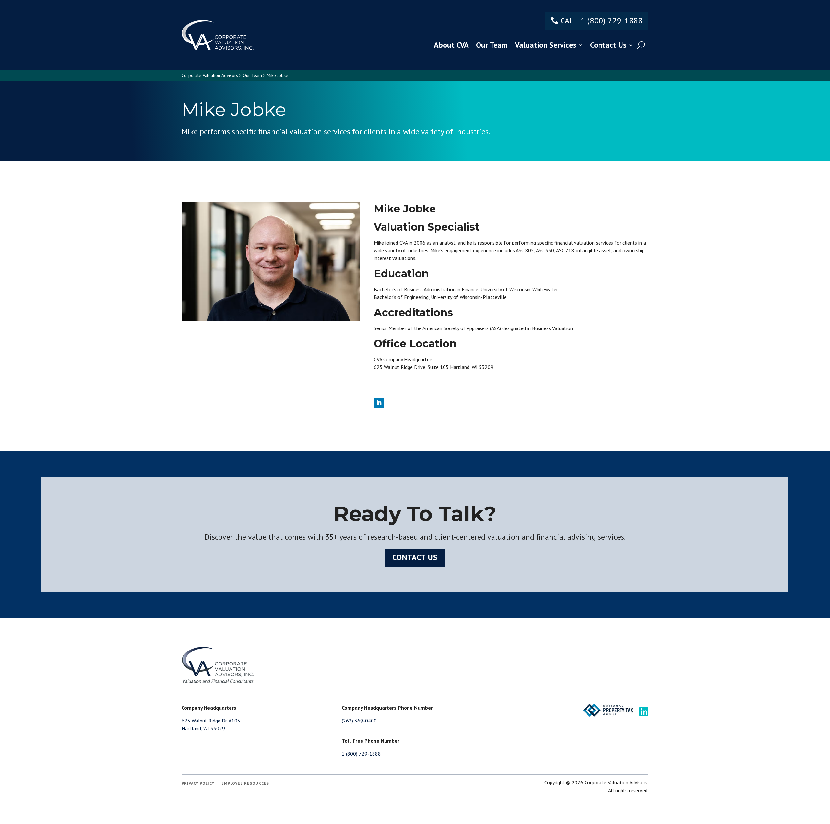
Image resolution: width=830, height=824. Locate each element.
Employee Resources (245, 783)
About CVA (451, 45)
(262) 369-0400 (359, 720)
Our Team (492, 45)
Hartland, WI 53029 (203, 728)
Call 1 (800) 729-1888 (602, 21)
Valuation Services (545, 45)
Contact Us (608, 45)
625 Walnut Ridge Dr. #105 (211, 720)
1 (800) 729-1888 (361, 753)
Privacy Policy (198, 783)
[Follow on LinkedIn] (379, 403)
